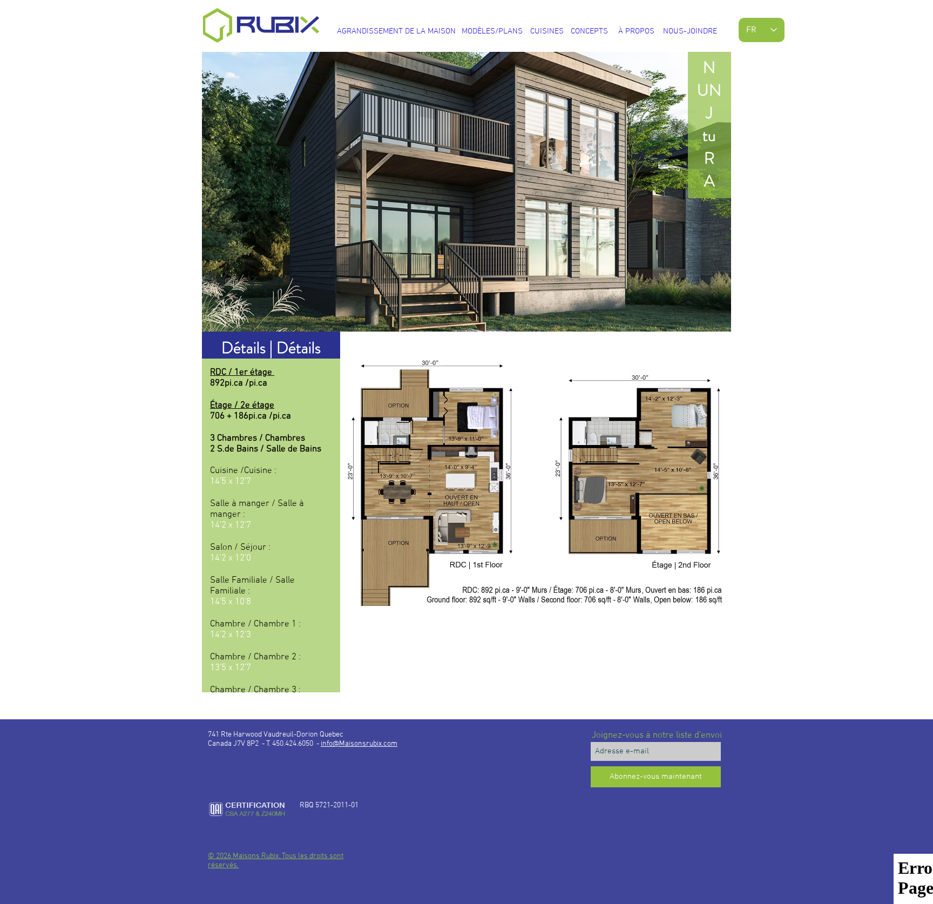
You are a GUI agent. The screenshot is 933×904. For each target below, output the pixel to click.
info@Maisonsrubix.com (359, 743)
